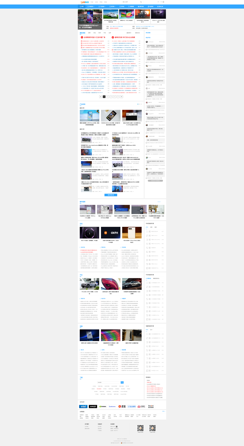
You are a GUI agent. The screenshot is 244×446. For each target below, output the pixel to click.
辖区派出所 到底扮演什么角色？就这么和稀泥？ (155, 162)
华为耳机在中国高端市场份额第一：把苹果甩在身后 (130, 362)
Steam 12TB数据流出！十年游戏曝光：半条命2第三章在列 (93, 72)
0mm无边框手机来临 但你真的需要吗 (89, 59)
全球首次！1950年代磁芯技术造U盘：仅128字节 (91, 79)
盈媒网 (103, 418)
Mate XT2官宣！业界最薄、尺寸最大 (89, 240)
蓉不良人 (150, 65)
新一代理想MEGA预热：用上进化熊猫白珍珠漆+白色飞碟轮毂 (111, 319)
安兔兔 (103, 416)
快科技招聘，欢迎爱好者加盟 (142, 28)
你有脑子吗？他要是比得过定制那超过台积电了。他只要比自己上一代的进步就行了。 (155, 174)
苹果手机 (103, 247)
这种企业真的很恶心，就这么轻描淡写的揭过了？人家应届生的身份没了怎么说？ (155, 46)
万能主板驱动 (99, 388)
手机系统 (124, 247)
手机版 (91, 2)
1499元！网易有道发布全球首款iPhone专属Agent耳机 (130, 360)
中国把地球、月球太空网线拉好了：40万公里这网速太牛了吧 (94, 51)
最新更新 (82, 33)
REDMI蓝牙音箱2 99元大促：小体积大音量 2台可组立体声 (111, 364)
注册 (161, 1)
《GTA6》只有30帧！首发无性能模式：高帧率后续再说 (93, 86)
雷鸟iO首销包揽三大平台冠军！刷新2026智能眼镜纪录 (130, 358)
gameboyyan (150, 41)
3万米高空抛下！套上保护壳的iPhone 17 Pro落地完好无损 (111, 258)
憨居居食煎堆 (151, 77)
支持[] (160, 41)
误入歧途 (150, 168)
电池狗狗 (151, 6)
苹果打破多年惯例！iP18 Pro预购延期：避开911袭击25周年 (111, 256)
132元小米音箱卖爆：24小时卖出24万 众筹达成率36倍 (110, 358)
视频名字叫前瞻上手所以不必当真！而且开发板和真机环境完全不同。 (155, 118)
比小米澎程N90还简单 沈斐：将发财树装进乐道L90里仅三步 (111, 309)
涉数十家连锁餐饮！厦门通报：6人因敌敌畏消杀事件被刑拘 (125, 81)
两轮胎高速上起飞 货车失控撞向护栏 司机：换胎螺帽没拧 (131, 301)
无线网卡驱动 (111, 388)
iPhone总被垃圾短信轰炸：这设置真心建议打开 (129, 250)
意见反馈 (99, 428)
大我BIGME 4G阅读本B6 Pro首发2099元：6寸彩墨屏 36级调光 (125, 45)
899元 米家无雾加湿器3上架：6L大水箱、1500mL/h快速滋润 (111, 366)
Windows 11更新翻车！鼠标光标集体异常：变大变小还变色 (94, 63)
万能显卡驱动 (100, 386)
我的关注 (137, 33)
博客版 (105, 2)
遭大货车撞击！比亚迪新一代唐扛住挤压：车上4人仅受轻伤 (125, 54)
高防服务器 (127, 416)
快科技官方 (116, 428)
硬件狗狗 (142, 6)
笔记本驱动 (123, 388)
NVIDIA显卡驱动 (114, 386)
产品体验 (102, 6)
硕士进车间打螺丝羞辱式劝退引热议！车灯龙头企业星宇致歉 (95, 45)
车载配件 (124, 298)
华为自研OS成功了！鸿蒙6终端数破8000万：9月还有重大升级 (132, 258)
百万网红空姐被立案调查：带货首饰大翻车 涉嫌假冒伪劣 (124, 63)
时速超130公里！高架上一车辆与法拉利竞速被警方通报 (125, 49)
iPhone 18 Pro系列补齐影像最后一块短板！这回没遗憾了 (110, 254)
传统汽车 (83, 298)
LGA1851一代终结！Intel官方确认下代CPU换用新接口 (124, 41)
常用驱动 (148, 380)
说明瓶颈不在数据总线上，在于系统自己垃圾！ (155, 150)
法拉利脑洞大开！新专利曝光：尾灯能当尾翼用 (129, 305)
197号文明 (150, 53)
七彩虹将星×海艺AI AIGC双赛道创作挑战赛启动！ (89, 370)
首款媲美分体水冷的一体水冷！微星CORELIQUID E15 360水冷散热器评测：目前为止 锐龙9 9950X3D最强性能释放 (126, 159)
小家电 (102, 349)
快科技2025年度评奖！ (114, 28)
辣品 (80, 416)
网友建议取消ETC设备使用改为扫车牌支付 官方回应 (89, 319)
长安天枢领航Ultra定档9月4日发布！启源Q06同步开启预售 (111, 315)
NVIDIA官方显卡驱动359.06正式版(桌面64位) (154, 395)
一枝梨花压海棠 (151, 136)
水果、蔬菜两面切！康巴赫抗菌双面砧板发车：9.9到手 (124, 84)
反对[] (164, 41)
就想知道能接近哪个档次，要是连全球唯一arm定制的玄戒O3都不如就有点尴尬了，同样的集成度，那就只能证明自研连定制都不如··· (155, 94)
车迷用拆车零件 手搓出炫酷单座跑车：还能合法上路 (130, 307)
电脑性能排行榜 (150, 326)
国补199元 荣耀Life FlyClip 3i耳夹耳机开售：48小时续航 (131, 356)
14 (133, 179)
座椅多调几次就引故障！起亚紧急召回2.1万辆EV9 (109, 305)
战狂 (149, 88)
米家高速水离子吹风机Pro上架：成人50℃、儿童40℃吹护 (111, 368)
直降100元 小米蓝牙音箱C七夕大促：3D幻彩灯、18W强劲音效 (112, 362)
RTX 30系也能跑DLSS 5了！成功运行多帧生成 (91, 90)
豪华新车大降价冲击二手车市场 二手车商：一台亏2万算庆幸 (91, 309)
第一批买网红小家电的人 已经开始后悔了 (90, 61)
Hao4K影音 (144, 416)
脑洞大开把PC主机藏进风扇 (132, 343)
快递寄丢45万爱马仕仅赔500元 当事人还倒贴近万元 (123, 61)
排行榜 (112, 6)
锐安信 (98, 418)
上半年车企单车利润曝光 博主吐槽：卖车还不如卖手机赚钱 (91, 317)
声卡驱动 (96, 394)
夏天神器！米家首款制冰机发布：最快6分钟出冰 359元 (110, 370)
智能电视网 (93, 416)
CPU (147, 227)
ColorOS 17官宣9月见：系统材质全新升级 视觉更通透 (130, 256)
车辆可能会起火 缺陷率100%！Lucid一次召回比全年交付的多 (111, 301)
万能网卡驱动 (102, 391)
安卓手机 (83, 247)
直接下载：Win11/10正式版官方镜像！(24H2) (145, 26)
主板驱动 (93, 388)
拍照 (151, 227)
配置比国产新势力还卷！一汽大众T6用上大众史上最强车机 (111, 317)
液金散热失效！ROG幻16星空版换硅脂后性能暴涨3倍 (90, 364)
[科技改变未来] (84, 1)
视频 (156, 227)
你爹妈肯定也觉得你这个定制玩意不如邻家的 (155, 81)
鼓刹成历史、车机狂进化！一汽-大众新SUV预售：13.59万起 (111, 311)
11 (133, 154)
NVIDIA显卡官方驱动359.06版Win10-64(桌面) (154, 397)
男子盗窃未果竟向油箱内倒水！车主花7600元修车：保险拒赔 (125, 79)
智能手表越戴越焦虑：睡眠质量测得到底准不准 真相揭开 (131, 364)
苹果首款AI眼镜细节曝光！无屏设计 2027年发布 (129, 352)
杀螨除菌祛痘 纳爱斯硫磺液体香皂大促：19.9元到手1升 (93, 56)
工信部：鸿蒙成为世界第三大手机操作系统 (128, 254)
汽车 (105, 33)
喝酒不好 (150, 102)
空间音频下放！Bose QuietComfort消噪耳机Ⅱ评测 (130, 370)
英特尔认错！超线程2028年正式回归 (89, 343)
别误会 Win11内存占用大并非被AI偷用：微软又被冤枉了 (93, 81)
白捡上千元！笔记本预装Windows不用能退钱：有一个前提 (93, 74)
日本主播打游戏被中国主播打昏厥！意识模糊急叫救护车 (124, 59)
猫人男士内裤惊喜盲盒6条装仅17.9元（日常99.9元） (92, 70)
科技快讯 (91, 6)
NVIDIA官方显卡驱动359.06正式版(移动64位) (154, 393)
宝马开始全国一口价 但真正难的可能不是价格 (88, 307)
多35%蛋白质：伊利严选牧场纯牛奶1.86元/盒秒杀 (92, 84)
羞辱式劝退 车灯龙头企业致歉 (125, 37)
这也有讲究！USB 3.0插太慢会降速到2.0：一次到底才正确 (93, 67)
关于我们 (86, 426)
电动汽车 (103, 298)
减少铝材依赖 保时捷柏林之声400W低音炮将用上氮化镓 (130, 311)
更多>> (163, 411)
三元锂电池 (148, 278)
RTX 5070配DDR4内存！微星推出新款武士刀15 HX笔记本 (91, 368)
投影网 (132, 416)
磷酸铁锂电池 (156, 278)
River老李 (150, 146)
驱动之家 (161, 6)
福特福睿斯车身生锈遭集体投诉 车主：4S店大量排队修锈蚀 (91, 311)
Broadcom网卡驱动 (124, 391)
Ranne (149, 157)
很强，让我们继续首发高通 (152, 140)
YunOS (120, 416)
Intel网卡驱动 (108, 391)
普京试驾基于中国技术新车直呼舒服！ (87, 313)
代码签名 (109, 418)
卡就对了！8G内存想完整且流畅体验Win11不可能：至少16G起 (132, 260)
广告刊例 (99, 430)
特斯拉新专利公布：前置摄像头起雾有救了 (128, 315)
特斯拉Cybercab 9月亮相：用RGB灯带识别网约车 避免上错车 (125, 72)
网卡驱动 (104, 388)
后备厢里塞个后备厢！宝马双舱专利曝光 (128, 319)
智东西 (109, 416)
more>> (159, 201)
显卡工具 (127, 386)
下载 (81, 377)
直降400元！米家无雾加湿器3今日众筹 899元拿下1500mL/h (111, 360)
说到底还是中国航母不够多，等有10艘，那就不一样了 (155, 129)
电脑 (81, 326)
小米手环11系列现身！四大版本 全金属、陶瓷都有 (130, 354)
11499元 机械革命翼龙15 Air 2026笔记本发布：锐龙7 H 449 (125, 47)
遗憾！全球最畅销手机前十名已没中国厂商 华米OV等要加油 (94, 47)
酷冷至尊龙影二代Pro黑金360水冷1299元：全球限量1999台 (125, 65)
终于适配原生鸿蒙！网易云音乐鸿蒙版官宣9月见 (91, 54)
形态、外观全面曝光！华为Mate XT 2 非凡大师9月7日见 (90, 256)
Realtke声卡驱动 (123, 394)
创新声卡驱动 (116, 394)
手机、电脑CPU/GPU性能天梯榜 (116, 26)
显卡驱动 (94, 386)
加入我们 (99, 426)
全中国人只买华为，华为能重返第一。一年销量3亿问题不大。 (155, 107)
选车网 (149, 416)
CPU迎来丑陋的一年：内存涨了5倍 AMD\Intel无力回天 (93, 88)
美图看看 (86, 416)
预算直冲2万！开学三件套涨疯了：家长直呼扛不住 (89, 360)
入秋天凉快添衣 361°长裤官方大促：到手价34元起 (123, 70)
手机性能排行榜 (150, 223)
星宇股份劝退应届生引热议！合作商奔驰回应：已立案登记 (124, 90)
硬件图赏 (82, 202)
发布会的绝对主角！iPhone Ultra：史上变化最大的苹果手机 (111, 260)
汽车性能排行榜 (150, 274)
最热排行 (129, 33)
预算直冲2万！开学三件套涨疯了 (126, 20)
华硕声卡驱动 (109, 394)
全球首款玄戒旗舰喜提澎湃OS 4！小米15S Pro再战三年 (130, 252)
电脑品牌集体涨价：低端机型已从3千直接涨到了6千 (123, 67)
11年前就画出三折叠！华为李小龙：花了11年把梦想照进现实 (91, 254)
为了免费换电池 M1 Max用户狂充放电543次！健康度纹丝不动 (91, 362)
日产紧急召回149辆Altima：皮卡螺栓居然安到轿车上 (130, 313)
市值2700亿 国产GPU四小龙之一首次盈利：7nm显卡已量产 (94, 77)
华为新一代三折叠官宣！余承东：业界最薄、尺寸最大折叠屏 (91, 260)
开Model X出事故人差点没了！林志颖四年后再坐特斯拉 (110, 307)
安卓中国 (115, 416)
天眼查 (92, 418)
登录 (158, 1)
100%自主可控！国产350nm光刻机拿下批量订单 (92, 43)
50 (102, 167)
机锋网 (154, 416)
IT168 (137, 416)
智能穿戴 (124, 349)
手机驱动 (128, 388)
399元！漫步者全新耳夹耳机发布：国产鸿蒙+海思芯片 (130, 368)
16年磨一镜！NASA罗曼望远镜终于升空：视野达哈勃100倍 (94, 65)
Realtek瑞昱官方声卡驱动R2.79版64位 (153, 384)
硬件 (89, 33)
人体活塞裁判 (151, 125)
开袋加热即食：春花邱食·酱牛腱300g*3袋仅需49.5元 (123, 56)
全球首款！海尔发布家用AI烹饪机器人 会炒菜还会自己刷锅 (111, 356)
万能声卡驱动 (103, 394)
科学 (99, 33)
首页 (83, 6)
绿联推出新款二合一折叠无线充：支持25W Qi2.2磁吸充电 (124, 86)
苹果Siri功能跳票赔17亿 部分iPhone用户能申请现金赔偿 (124, 51)
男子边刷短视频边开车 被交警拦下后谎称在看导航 (89, 305)
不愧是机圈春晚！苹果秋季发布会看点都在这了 (109, 252)
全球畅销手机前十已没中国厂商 (94, 37)
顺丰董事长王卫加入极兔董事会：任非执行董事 (91, 49)
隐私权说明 (87, 428)
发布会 (122, 6)
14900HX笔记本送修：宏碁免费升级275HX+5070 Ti (92, 92)
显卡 (151, 329)
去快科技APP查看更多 (155, 180)
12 (102, 179)
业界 (110, 33)
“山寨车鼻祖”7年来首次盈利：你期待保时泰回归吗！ (89, 315)
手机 (94, 33)
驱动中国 (98, 416)
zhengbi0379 (150, 113)
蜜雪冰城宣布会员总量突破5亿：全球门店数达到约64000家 (125, 92)
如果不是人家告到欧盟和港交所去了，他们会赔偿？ (155, 70)
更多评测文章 (111, 194)
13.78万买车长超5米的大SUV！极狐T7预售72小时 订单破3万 (111, 303)
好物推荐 (132, 6)
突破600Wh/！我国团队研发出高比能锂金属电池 (129, 303)
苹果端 (101, 2)
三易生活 (86, 418)
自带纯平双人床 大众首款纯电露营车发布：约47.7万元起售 (111, 313)
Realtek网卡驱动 (116, 391)
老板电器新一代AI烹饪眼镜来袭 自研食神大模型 (129, 366)
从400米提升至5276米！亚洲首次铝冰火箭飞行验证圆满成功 (125, 74)
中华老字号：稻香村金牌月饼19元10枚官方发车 (122, 43)
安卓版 (96, 2)
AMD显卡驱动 (107, 386)
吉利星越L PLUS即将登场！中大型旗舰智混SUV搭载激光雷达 (125, 88)
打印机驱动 (117, 388)
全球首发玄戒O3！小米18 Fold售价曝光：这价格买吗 (93, 41)
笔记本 (82, 349)
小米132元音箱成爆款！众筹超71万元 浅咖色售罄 (109, 354)
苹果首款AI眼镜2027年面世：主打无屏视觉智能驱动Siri (124, 77)
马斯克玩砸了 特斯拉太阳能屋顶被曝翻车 (128, 317)
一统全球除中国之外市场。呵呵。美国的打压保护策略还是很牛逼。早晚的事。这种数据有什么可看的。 (155, 58)
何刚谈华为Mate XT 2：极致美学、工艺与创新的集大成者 (90, 258)
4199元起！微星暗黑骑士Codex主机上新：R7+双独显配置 (91, 366)
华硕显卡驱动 (121, 386)
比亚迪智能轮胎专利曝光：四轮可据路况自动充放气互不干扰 (131, 309)
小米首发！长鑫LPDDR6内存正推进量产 (89, 26)
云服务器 (81, 418)
